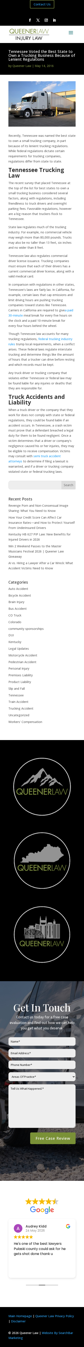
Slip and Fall (16, 688)
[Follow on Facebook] (29, 20)
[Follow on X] (38, 20)
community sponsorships (26, 629)
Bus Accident (17, 609)
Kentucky (14, 642)
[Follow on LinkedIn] (54, 20)
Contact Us (42, 4)
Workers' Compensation (25, 722)
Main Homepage (20, 1316)
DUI (11, 635)
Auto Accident (18, 589)
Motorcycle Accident (22, 655)
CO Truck (14, 615)
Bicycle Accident (19, 595)
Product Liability (19, 682)
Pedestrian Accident (22, 662)
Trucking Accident (20, 708)
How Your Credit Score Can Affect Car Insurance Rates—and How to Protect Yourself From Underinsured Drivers (41, 522)
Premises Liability (20, 675)
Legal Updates (18, 648)
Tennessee (16, 695)
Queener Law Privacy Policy (54, 1316)
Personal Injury (18, 668)
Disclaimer (18, 1321)
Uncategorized (18, 715)
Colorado (14, 622)
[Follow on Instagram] (46, 20)
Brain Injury (16, 602)
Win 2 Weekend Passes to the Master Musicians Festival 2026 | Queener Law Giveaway (36, 551)
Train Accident (18, 702)
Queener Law (21, 66)
